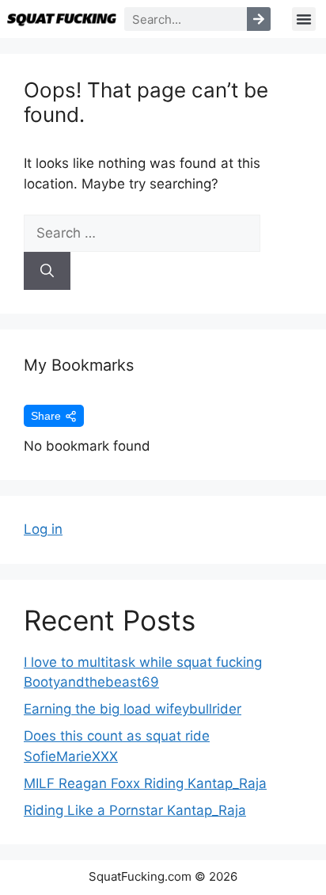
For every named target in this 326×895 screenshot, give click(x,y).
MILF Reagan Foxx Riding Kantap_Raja (145, 783)
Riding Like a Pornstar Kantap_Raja (135, 810)
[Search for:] (142, 233)
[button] (304, 19)
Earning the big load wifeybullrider (132, 709)
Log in (43, 529)
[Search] (259, 19)
